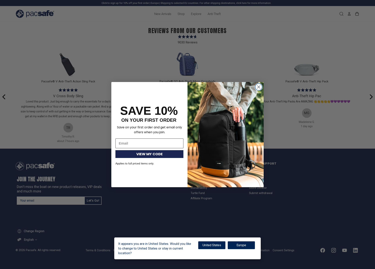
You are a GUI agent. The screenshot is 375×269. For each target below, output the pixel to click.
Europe (241, 245)
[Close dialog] (258, 87)
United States (212, 245)
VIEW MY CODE (149, 154)
